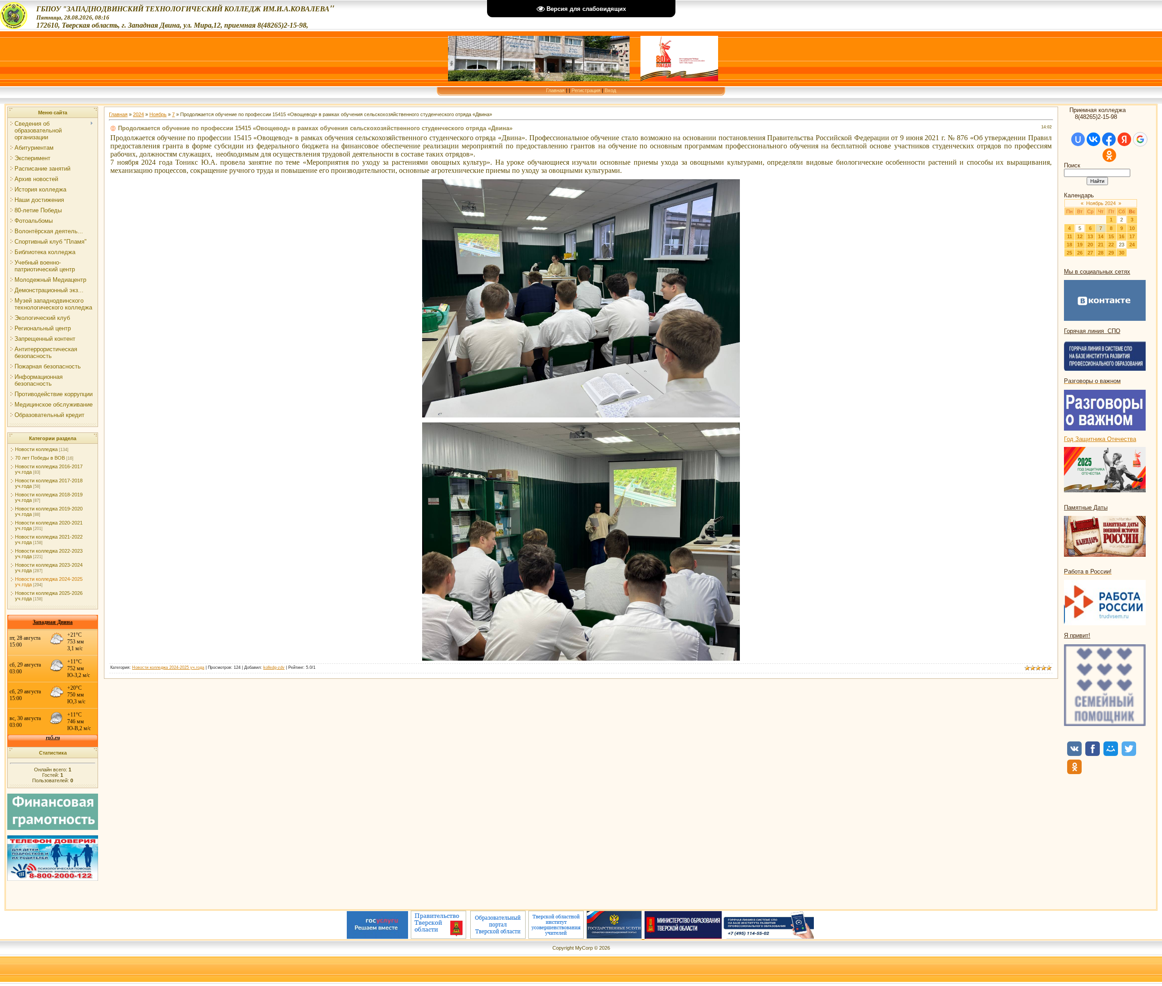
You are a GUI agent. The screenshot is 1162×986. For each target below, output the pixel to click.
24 (1132, 244)
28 (1100, 252)
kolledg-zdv (274, 667)
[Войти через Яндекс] (1124, 139)
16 (1121, 236)
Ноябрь (158, 114)
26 (1080, 252)
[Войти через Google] (1140, 139)
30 (1121, 252)
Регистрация (586, 90)
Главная (555, 90)
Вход (610, 90)
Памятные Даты (1086, 507)
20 (1090, 244)
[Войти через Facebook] (1109, 139)
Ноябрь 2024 (1101, 203)
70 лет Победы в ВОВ (40, 458)
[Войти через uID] (1078, 139)
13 (1090, 236)
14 (1100, 236)
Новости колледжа (36, 449)
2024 (138, 114)
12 (1080, 236)
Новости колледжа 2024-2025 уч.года (168, 667)
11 (1069, 236)
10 (1132, 228)
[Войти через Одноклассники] (1109, 155)
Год (1069, 439)
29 (1111, 252)
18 (1069, 244)
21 (1100, 244)
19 (1080, 244)
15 (1111, 236)
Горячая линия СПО (1092, 331)
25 (1069, 252)
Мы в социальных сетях (1097, 271)
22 (1111, 244)
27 (1090, 252)
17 (1132, 236)
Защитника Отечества (1105, 439)
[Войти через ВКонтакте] (1093, 139)
